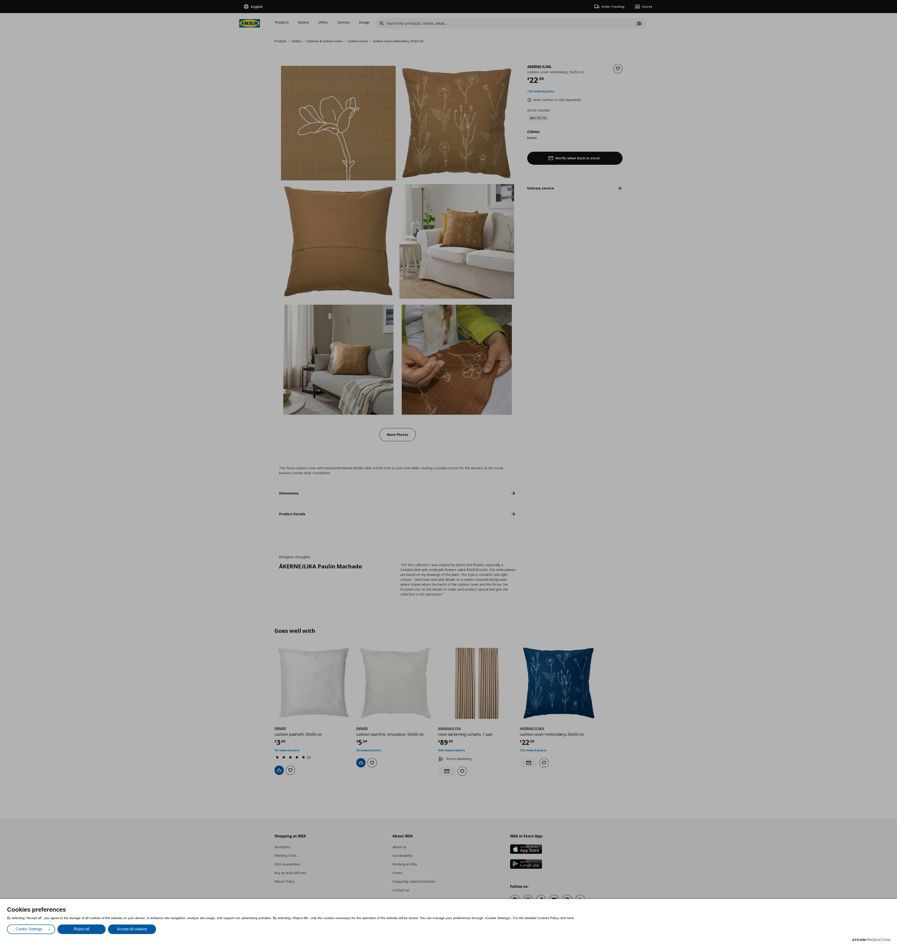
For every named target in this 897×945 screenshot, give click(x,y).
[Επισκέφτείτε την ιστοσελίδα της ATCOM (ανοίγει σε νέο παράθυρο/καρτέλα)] (871, 940)
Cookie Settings (29, 929)
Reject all (81, 929)
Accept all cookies (132, 929)
